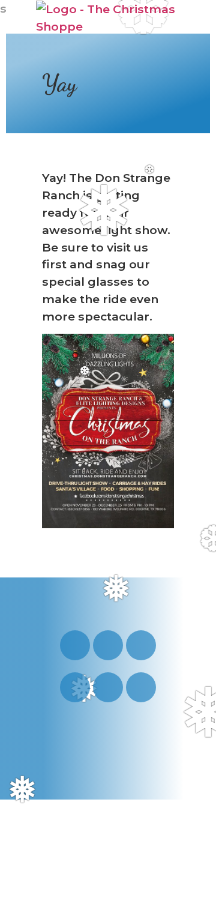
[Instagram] (75, 645)
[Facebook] (141, 645)
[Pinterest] (75, 687)
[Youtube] (108, 645)
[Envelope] (108, 687)
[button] (166, 17)
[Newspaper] (141, 687)
